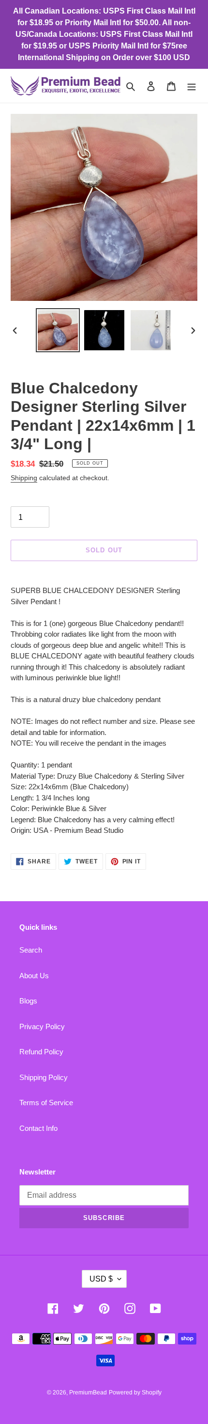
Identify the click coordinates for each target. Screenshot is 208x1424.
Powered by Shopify (135, 1392)
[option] (58, 330)
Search (30, 950)
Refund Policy (41, 1052)
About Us (34, 975)
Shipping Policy (43, 1077)
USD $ (101, 1279)
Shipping (24, 478)
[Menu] (191, 86)
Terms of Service (46, 1102)
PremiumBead (88, 1392)
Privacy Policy (42, 1026)
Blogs (28, 1001)
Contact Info (38, 1128)
